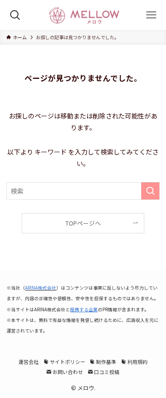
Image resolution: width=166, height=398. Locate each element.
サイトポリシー (67, 361)
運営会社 (28, 361)
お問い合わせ (67, 371)
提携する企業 (84, 309)
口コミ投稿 (106, 371)
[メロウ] (83, 15)
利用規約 (137, 361)
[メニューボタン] (151, 15)
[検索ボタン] (15, 15)
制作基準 (105, 361)
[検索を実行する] (150, 191)
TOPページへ (83, 223)
